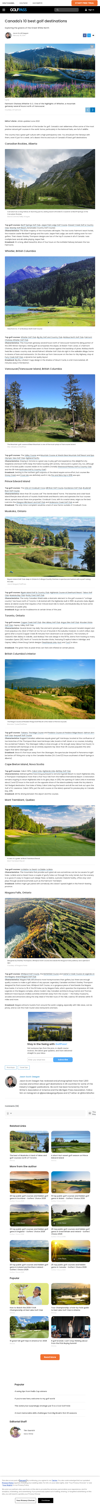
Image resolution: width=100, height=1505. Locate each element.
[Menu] (4, 9)
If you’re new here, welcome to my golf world (35, 1398)
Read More (50, 1357)
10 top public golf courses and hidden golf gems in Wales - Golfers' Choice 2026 (70, 1197)
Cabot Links (37, 771)
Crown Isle (24, 475)
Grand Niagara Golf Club (26, 977)
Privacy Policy (8, 1483)
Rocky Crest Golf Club (35, 595)
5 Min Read (62, 1223)
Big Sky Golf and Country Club (49, 337)
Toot (68, 642)
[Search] (58, 10)
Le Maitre (25, 869)
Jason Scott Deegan (30, 1076)
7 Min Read (20, 1335)
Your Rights (7, 1485)
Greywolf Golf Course (23, 735)
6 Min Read (62, 1149)
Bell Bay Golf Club (63, 771)
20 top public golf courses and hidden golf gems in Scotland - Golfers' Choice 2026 (29, 1197)
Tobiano (24, 732)
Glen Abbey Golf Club (51, 622)
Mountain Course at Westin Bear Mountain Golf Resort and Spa (67, 455)
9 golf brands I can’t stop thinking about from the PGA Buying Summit (69, 1342)
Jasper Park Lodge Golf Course (54, 225)
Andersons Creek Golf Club (60, 502)
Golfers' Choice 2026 (17, 1201)
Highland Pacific (32, 458)
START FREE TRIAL (84, 3)
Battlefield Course (51, 974)
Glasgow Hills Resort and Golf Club (30, 502)
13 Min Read (62, 1302)
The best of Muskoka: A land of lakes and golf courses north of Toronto (28, 1156)
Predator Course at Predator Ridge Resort (65, 732)
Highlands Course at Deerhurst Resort (66, 592)
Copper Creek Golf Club (31, 622)
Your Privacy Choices (25, 1500)
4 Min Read (20, 1190)
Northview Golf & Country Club (32, 469)
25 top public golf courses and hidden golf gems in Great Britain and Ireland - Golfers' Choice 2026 (70, 1231)
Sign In (91, 10)
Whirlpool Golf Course (30, 974)
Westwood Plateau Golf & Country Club (75, 466)
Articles (12, 1161)
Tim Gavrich (29, 1430)
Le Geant (33, 869)
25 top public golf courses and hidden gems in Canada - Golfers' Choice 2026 (69, 1265)
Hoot (59, 642)
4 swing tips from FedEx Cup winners (31, 1391)
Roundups (11, 1067)
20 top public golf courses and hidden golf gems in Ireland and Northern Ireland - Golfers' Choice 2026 (29, 1267)
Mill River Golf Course (54, 488)
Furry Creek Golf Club (14, 357)
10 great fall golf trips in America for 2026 (28, 1341)
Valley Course (30, 455)
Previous (87, 109)
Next (92, 109)
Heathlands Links (50, 642)
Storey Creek (10, 475)
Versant (23, 1480)
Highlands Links (49, 771)
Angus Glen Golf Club (70, 622)
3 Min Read (20, 1259)
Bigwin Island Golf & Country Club (35, 592)
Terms (54, 1480)
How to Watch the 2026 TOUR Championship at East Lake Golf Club (26, 1308)
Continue (46, 1500)
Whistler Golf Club (28, 337)
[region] (50, 1491)
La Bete (49, 869)
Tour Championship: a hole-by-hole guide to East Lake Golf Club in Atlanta (70, 1308)
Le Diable (41, 869)
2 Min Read (20, 1149)
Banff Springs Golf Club (30, 225)
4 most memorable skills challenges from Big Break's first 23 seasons (46, 1413)
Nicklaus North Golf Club (73, 337)
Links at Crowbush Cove (35, 488)
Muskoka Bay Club (17, 595)
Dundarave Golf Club (73, 488)
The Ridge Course (36, 732)
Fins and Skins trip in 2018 (62, 475)
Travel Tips (24, 1067)
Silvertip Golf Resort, (18, 228)
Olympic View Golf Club (15, 458)
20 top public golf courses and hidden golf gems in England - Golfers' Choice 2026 (29, 1230)
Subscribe (63, 1059)
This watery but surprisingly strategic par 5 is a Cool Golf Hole (42, 1406)
